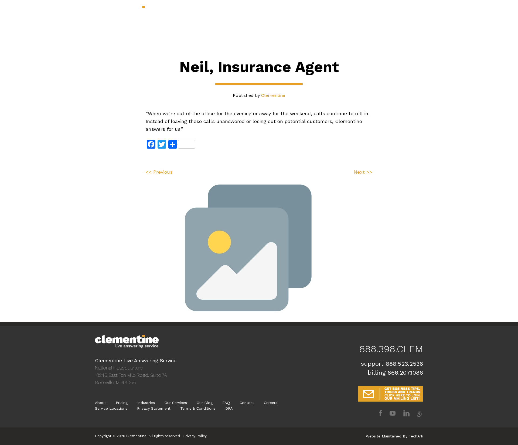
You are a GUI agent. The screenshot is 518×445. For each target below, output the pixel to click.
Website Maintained (383, 436)
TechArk (416, 436)
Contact (309, 17)
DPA (229, 408)
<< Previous (159, 172)
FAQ (226, 402)
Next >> (363, 172)
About (263, 17)
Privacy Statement (154, 408)
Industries (220, 17)
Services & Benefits (184, 17)
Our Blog (285, 17)
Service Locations (111, 408)
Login (418, 17)
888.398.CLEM (404, 9)
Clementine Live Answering (127, 12)
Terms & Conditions (198, 408)
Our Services (176, 402)
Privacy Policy (195, 436)
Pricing (243, 17)
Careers (270, 402)
